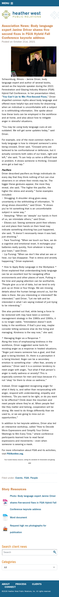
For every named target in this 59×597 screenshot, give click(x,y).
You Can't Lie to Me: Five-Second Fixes (25, 96)
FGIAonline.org (15, 453)
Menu (5, 3)
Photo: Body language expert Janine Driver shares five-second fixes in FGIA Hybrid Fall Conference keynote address (33, 503)
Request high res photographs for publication (28, 529)
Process (20, 584)
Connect (10, 587)
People (34, 477)
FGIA (26, 477)
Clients (37, 584)
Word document (18, 517)
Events (19, 477)
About (6, 584)
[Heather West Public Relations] (26, 14)
